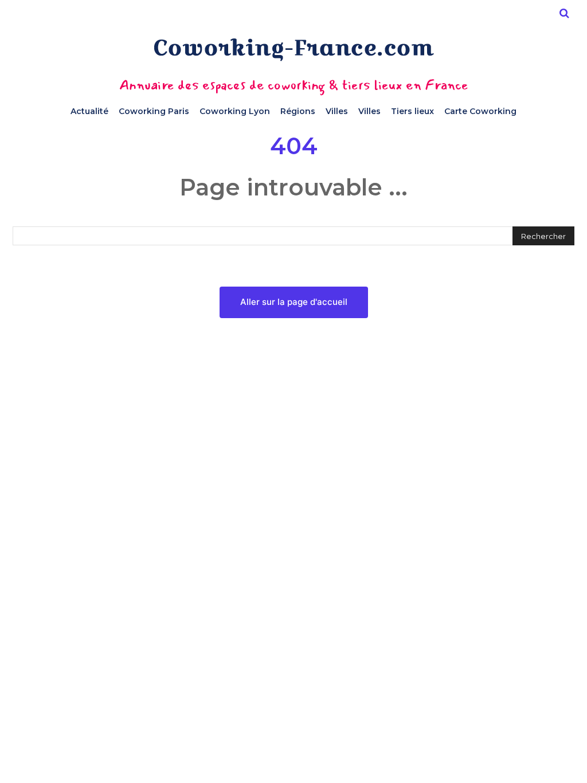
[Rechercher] (564, 13)
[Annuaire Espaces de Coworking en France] (293, 49)
